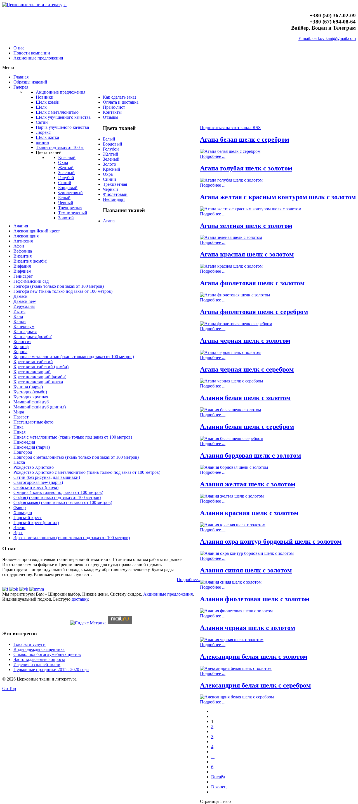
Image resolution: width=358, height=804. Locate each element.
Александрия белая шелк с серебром (255, 685)
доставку (80, 599)
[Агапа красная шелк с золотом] (231, 266)
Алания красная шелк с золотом (249, 513)
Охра (108, 174)
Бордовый (112, 144)
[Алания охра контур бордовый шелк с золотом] (247, 553)
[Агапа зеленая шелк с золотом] (231, 237)
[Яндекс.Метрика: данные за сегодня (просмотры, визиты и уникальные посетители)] (88, 622)
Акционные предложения (38, 58)
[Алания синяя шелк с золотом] (231, 582)
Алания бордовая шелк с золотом (250, 455)
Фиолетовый (115, 194)
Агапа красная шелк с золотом (247, 254)
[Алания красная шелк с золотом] (232, 524)
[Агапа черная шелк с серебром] (231, 381)
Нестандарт (114, 199)
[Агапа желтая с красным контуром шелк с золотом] (250, 208)
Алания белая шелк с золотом (245, 397)
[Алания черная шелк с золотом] (231, 639)
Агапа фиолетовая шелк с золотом (252, 283)
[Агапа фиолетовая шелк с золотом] (235, 294)
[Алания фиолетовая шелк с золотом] (236, 610)
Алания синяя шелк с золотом (246, 570)
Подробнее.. (188, 579)
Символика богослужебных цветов (47, 654)
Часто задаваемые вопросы (39, 659)
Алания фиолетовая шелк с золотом (254, 599)
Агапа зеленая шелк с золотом (246, 225)
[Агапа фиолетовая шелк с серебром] (236, 323)
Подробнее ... (212, 156)
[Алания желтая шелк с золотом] (232, 496)
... (213, 756)
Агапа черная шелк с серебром (247, 369)
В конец (219, 786)
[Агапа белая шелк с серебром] (230, 151)
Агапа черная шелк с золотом (245, 340)
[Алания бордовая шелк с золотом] (234, 467)
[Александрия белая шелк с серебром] (237, 696)
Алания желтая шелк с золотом (247, 484)
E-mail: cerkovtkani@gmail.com (327, 38)
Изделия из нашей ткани (36, 664)
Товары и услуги (29, 644)
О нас (18, 48)
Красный (111, 169)
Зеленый (111, 159)
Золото (109, 164)
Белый (109, 139)
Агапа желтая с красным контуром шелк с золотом (278, 197)
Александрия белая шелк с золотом (253, 656)
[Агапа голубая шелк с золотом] (231, 180)
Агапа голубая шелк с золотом (246, 168)
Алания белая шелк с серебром (247, 426)
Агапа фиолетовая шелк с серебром (254, 311)
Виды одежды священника (39, 649)
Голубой (111, 149)
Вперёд (218, 776)
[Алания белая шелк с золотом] (230, 409)
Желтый (110, 154)
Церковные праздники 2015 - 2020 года (51, 669)
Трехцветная (115, 184)
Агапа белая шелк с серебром (244, 139)
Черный (110, 189)
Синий (109, 179)
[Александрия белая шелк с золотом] (236, 668)
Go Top (9, 688)
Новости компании (31, 53)
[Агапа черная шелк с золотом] (230, 352)
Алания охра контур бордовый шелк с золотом (270, 541)
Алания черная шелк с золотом (247, 627)
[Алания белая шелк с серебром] (231, 438)
